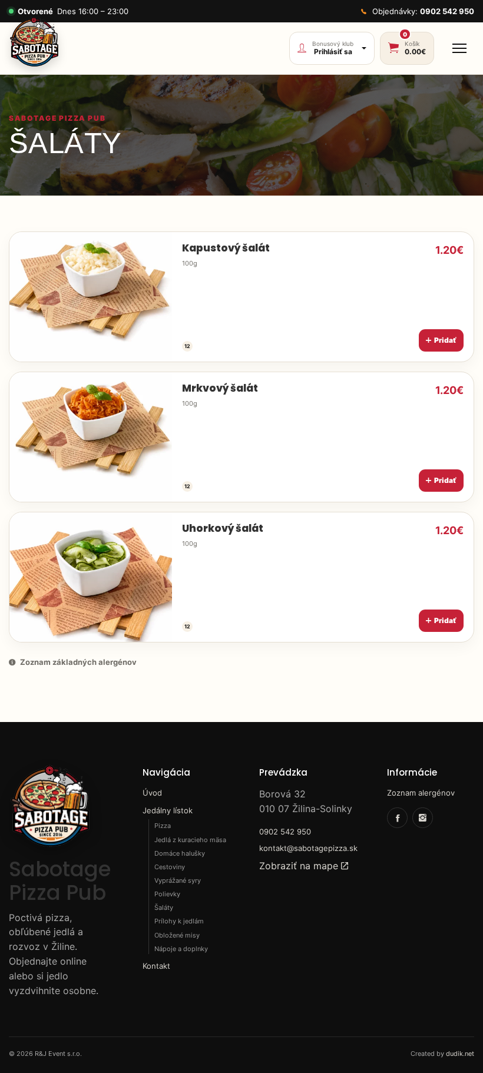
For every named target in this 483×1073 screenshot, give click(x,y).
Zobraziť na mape (300, 866)
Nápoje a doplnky (181, 949)
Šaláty (163, 907)
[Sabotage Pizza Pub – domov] (34, 42)
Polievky (167, 894)
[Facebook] (397, 817)
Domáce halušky (179, 853)
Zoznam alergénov (421, 792)
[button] (241, 296)
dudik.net (460, 1053)
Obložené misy (177, 935)
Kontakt (156, 966)
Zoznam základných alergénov (78, 662)
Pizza (162, 826)
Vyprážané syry (177, 880)
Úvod (152, 792)
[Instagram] (422, 817)
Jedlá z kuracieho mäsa (190, 840)
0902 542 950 (285, 831)
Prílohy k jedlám (179, 921)
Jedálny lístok (168, 810)
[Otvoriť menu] (459, 48)
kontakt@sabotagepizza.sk (308, 848)
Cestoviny (169, 867)
